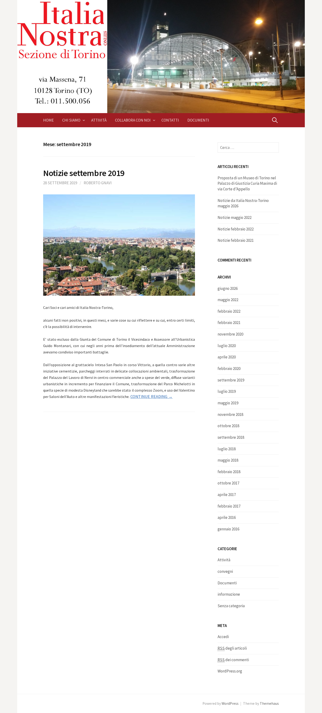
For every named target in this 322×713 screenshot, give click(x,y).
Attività (99, 120)
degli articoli (232, 648)
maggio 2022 (228, 299)
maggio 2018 (228, 460)
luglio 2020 (227, 345)
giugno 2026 (228, 288)
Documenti (198, 120)
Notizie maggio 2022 (235, 217)
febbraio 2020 (229, 368)
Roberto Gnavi (98, 182)
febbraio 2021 (229, 322)
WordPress (230, 703)
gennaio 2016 (228, 529)
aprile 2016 (227, 517)
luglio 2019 (227, 391)
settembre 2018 (231, 437)
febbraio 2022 (229, 311)
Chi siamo (71, 120)
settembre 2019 (231, 380)
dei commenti (233, 659)
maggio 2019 (228, 403)
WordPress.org (230, 671)
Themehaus (269, 703)
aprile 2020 (227, 357)
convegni (225, 571)
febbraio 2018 (229, 471)
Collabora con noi (133, 120)
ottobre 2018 (228, 425)
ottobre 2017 (228, 483)
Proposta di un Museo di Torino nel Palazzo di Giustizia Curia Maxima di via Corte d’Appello (247, 183)
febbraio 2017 (229, 506)
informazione (229, 594)
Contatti (170, 120)
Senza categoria (231, 605)
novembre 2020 (230, 334)
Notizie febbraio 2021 (236, 240)
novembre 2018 (230, 414)
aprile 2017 (227, 494)
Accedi (223, 636)
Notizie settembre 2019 (83, 173)
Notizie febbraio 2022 (236, 229)
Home (48, 120)
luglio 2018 (227, 448)
